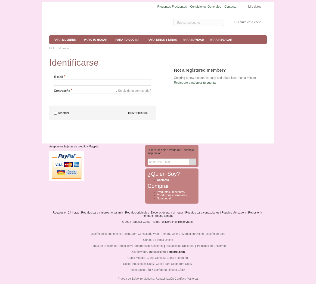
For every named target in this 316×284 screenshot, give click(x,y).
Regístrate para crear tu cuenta (195, 82)
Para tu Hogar (95, 39)
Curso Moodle (136, 258)
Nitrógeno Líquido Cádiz (169, 270)
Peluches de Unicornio (211, 245)
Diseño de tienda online (106, 233)
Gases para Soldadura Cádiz (174, 264)
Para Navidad (193, 39)
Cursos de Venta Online (158, 239)
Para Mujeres (65, 39)
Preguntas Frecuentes (172, 6)
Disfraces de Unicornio (180, 245)
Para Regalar (221, 39)
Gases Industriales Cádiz (139, 264)
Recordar (63, 113)
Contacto (230, 6)
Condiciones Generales (205, 6)
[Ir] (193, 162)
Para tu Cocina (127, 39)
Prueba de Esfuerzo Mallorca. (136, 278)
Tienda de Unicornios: (104, 245)
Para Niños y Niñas (162, 39)
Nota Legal (164, 198)
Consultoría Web (157, 251)
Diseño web (138, 251)
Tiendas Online (170, 233)
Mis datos (254, 6)
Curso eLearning (177, 258)
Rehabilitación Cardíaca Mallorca (177, 278)
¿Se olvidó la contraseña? (133, 90)
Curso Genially (156, 258)
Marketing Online (193, 233)
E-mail (58, 77)
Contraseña (62, 90)
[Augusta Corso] (84, 22)
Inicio (52, 48)
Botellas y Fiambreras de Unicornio (141, 245)
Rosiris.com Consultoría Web (140, 233)
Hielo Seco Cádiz (142, 270)
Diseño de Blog (215, 233)
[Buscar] (220, 22)
